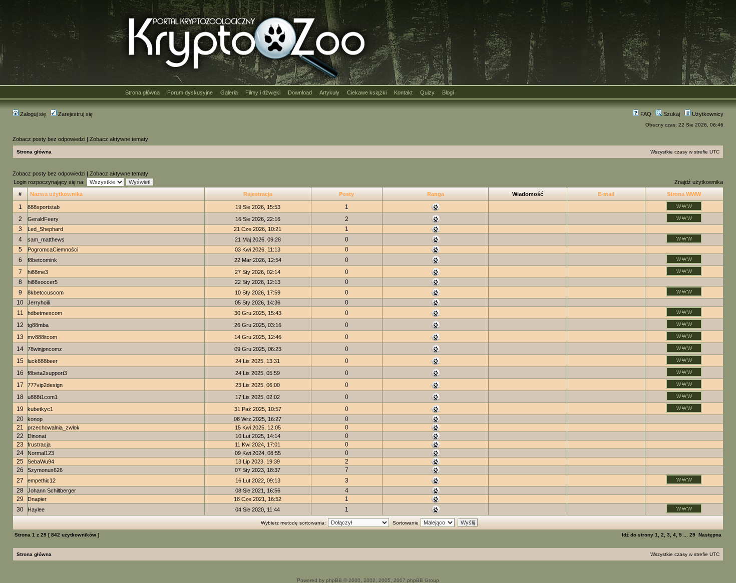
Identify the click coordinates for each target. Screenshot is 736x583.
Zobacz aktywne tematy (119, 139)
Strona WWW (684, 194)
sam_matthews (46, 239)
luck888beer (43, 361)
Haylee (36, 509)
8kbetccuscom (46, 293)
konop (35, 419)
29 (692, 535)
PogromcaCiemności (53, 249)
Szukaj (671, 114)
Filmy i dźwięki (262, 93)
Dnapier (37, 499)
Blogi (448, 93)
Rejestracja (257, 194)
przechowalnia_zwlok (54, 427)
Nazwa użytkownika (56, 194)
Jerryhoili (39, 303)
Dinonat (37, 436)
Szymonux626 (45, 470)
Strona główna (142, 93)
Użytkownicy (706, 114)
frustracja (39, 445)
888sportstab (44, 207)
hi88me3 (38, 272)
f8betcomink (42, 260)
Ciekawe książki (367, 93)
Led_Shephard (45, 229)
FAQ (645, 114)
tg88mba (38, 325)
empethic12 (42, 481)
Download (300, 93)
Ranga (435, 194)
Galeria (229, 93)
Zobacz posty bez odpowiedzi (49, 139)
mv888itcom (42, 337)
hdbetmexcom (45, 313)
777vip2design (45, 385)
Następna (709, 535)
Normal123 (41, 453)
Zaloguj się (32, 114)
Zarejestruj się (75, 114)
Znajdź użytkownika (698, 182)
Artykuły (329, 93)
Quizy (427, 93)
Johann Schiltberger (52, 491)
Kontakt (403, 93)
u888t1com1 (43, 397)
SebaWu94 (41, 461)
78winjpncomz (45, 349)
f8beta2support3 (47, 373)
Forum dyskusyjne (190, 93)
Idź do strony (637, 535)
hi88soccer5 (43, 282)
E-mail (606, 194)
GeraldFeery (43, 219)
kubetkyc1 (40, 409)
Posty (346, 194)
